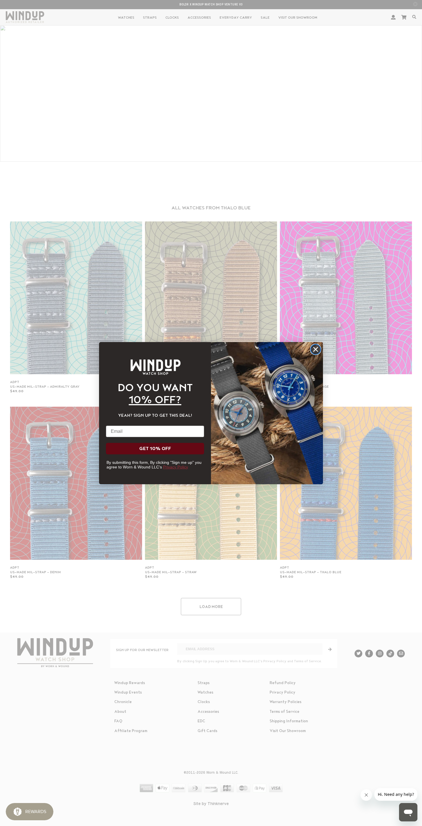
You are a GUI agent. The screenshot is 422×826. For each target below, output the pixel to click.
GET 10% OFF (155, 448)
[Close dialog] (316, 349)
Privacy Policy (175, 467)
